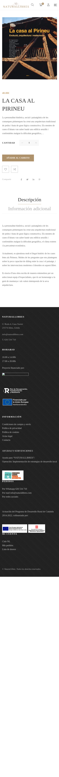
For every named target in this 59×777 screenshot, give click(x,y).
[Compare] (14, 169)
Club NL (6, 541)
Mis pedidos (7, 545)
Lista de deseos (9, 549)
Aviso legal (7, 436)
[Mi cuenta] (48, 5)
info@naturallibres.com (21, 493)
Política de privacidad (12, 428)
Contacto (6, 440)
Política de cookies (10, 432)
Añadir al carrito (18, 158)
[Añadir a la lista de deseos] (5, 169)
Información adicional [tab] (29, 208)
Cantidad (8, 143)
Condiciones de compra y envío (16, 424)
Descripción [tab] (29, 199)
